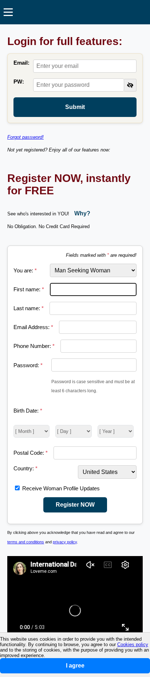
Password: (28, 365)
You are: (25, 270)
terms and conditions (25, 542)
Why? (82, 213)
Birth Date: (27, 411)
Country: (25, 468)
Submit (75, 107)
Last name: (28, 308)
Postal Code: (30, 453)
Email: (21, 63)
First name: (28, 289)
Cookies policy (132, 644)
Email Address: (33, 327)
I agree (75, 665)
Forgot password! (25, 137)
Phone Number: (34, 346)
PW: (18, 81)
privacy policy (65, 542)
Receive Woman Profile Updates (61, 488)
